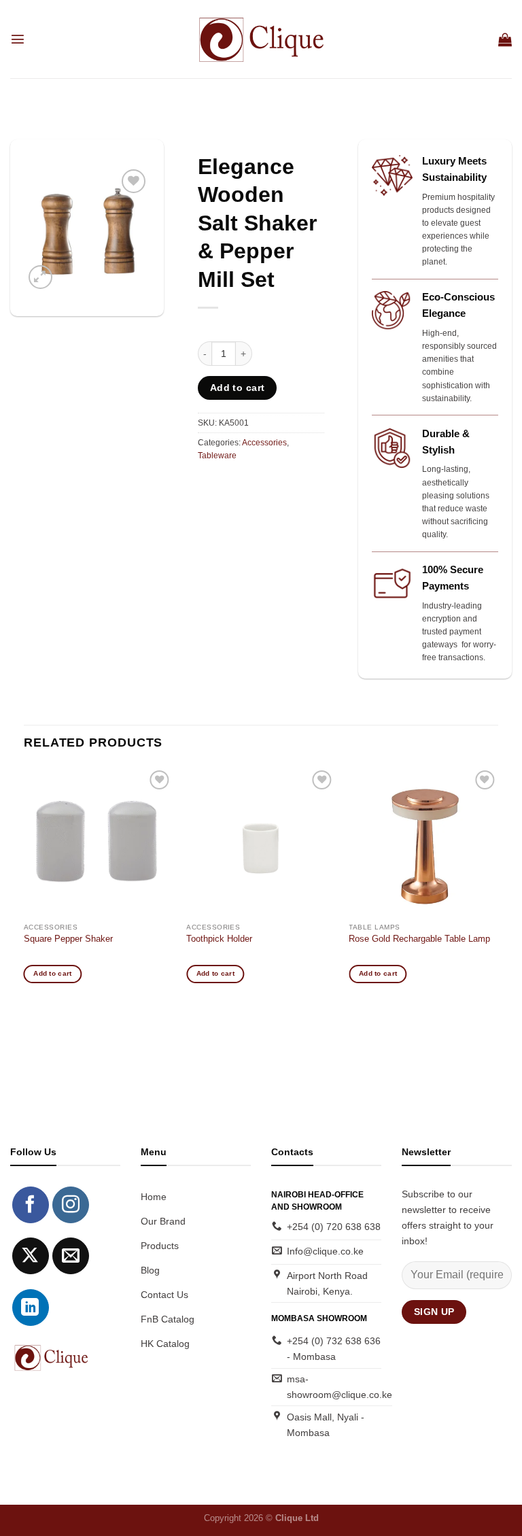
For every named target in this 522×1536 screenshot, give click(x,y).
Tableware (217, 455)
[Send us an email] (70, 1256)
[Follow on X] (30, 1256)
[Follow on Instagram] (70, 1205)
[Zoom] (40, 277)
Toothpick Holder (219, 939)
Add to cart (237, 387)
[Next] (497, 887)
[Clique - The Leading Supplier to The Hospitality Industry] (261, 39)
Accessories (264, 443)
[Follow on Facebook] (30, 1205)
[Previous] (24, 887)
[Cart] (505, 39)
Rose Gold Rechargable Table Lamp (419, 939)
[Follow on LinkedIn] (30, 1307)
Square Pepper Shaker (68, 939)
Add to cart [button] (52, 973)
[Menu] (17, 38)
